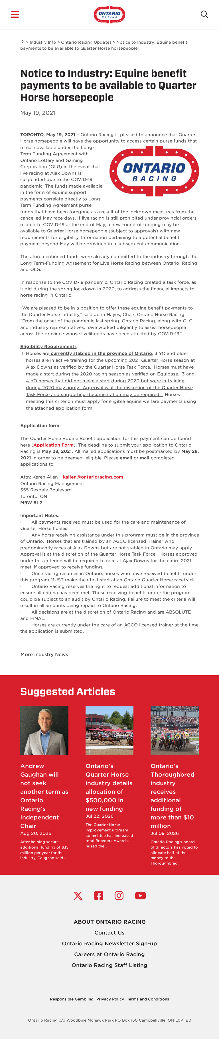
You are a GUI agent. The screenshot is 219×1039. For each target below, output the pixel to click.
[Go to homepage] (109, 14)
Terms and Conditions (148, 999)
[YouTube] (140, 896)
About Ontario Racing (110, 922)
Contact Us (109, 933)
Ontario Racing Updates (86, 42)
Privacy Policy (110, 999)
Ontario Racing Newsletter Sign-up (109, 943)
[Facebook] (99, 896)
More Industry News (44, 654)
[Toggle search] (204, 14)
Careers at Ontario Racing (109, 954)
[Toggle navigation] (15, 14)
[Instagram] (119, 896)
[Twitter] (78, 896)
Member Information (22, 42)
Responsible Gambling (72, 999)
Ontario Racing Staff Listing (109, 965)
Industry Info (43, 42)
